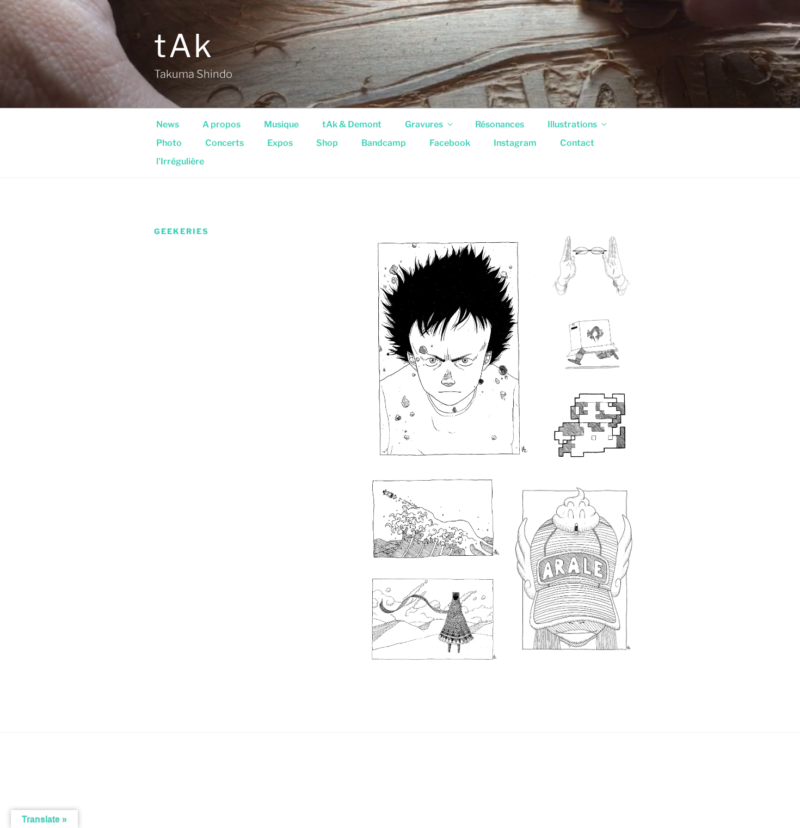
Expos (280, 143)
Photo (169, 143)
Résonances (499, 124)
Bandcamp (383, 143)
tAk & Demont (351, 124)
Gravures (424, 124)
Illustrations (572, 124)
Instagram (515, 143)
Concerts (224, 143)
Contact (577, 143)
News (167, 124)
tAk (184, 46)
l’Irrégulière (180, 161)
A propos (221, 124)
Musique (281, 124)
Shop (327, 143)
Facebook (449, 143)
